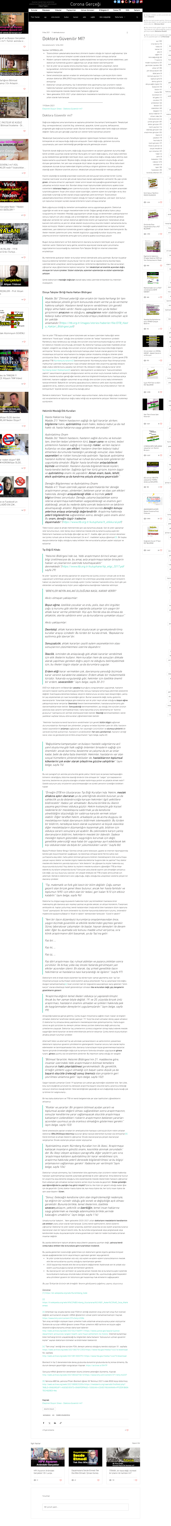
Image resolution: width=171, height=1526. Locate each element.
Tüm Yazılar (35, 17)
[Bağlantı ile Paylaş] (61, 1423)
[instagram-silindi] (133, 1)
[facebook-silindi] (137, 1)
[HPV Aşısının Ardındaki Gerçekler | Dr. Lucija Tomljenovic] (48, 1457)
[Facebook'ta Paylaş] (43, 1423)
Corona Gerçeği (85, 4)
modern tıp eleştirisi (63, 1415)
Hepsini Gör (136, 1443)
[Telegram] (115, 1)
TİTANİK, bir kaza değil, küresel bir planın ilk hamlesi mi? (122, 1472)
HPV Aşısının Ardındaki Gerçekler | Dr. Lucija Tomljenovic (44, 1472)
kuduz (66, 17)
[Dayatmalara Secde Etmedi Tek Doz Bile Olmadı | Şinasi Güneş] (85, 1457)
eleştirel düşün (49, 1409)
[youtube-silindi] (141, 1)
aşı (45, 17)
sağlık (93, 17)
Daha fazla (119, 17)
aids (84, 17)
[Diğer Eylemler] (127, 32)
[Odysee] (122, 1)
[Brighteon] (130, 1)
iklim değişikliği (105, 17)
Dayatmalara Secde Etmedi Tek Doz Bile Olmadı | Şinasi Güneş (85, 1471)
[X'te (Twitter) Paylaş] (49, 1423)
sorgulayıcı (46, 1415)
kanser (75, 17)
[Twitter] (118, 1)
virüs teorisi (55, 17)
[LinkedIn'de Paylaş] (55, 1423)
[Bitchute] (126, 1)
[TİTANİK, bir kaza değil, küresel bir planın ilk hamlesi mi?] (123, 1457)
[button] (137, 17)
